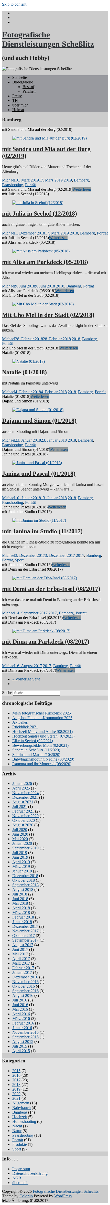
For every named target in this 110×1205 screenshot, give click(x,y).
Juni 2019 (20, 857)
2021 (16, 1098)
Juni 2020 (20, 834)
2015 (16, 1071)
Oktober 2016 (23, 986)
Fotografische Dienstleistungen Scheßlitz (48, 39)
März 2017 (21, 963)
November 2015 (25, 1032)
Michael (8, 180)
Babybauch (21, 1107)
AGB (16, 1178)
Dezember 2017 (25, 926)
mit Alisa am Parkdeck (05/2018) (45, 262)
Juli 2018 (19, 894)
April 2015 (21, 1051)
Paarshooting (12, 185)
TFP (15, 100)
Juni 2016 (20, 1005)
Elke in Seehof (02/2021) (32, 741)
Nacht (17, 1126)
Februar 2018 (23, 917)
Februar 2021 (23, 811)
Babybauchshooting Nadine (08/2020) (43, 759)
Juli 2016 (19, 1000)
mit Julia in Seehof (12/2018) (39, 213)
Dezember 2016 (25, 977)
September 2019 (25, 848)
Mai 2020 (20, 839)
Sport (19, 560)
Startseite (19, 77)
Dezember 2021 (25, 797)
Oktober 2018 (23, 880)
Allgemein (20, 1103)
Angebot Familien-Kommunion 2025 (42, 718)
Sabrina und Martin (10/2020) (36, 754)
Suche (7, 692)
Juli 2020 (19, 829)
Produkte (19, 1144)
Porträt (30, 185)
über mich (20, 105)
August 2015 (22, 1041)
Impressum (21, 1169)
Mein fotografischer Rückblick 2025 (41, 713)
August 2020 (22, 825)
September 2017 (25, 940)
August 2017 (22, 945)
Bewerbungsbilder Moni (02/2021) (40, 745)
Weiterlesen (81, 189)
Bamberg (81, 180)
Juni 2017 (20, 949)
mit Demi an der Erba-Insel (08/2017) (51, 588)
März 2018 (21, 912)
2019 (68, 180)
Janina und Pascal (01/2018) (38, 473)
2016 (16, 1075)
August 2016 (22, 995)
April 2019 (21, 862)
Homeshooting (24, 1121)
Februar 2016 (23, 1023)
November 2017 (25, 931)
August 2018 (22, 889)
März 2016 (21, 1018)
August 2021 (22, 802)
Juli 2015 (19, 1046)
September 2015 (25, 1037)
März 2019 (21, 866)
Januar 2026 (22, 783)
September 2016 (25, 991)
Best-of (28, 86)
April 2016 (21, 1014)
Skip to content (14, 4)
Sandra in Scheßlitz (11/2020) (36, 750)
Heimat (18, 110)
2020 (16, 1094)
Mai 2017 (20, 954)
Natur (16, 1130)
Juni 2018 (20, 899)
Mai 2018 (20, 903)
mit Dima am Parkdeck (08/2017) (45, 641)
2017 (80, 555)
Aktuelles (20, 722)
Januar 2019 (22, 871)
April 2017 (21, 958)
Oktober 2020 (23, 820)
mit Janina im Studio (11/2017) (42, 531)
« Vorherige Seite (26, 679)
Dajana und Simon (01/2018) (39, 420)
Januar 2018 (22, 922)
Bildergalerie (22, 82)
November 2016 (25, 981)
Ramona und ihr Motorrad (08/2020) (41, 764)
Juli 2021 (19, 806)
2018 (74, 233)
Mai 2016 (20, 1009)
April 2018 (21, 908)
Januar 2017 (22, 972)
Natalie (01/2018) (24, 372)
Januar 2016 (22, 1028)
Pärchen (29, 91)
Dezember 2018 (25, 875)
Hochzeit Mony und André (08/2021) (42, 731)
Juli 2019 (19, 852)
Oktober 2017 (23, 935)
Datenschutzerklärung (30, 1173)
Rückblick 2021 (25, 727)
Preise (17, 96)
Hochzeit (19, 1117)
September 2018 (25, 885)
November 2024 (25, 793)
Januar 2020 (22, 843)
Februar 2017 (23, 968)
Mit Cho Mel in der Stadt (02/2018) (48, 315)
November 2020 (25, 816)
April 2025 (21, 788)
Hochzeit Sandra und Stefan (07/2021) (43, 736)
